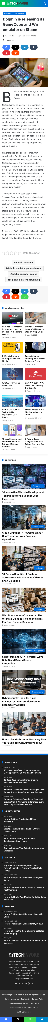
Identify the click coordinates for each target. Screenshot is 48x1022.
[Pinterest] (6, 52)
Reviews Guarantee (18, 1007)
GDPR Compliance (24, 1012)
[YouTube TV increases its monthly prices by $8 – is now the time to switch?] (12, 318)
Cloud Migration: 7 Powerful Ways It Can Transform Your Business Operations (22, 536)
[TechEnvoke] (17, 3)
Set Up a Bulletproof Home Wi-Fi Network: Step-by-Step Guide (34, 329)
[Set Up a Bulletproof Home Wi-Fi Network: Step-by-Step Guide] (35, 318)
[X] (15, 47)
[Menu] (3, 4)
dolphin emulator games (24, 274)
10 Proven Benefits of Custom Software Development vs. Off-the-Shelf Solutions (22, 577)
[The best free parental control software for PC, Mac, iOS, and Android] (12, 430)
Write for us (33, 1007)
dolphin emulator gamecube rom (24, 268)
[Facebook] (6, 47)
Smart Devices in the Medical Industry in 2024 (34, 412)
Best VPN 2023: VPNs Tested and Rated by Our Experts (34, 385)
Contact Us (25, 999)
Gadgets (7, 13)
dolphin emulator (24, 262)
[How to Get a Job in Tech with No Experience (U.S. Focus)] (12, 401)
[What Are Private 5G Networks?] (12, 374)
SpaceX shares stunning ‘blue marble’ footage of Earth (35, 358)
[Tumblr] (34, 47)
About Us (15, 999)
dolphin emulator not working (24, 279)
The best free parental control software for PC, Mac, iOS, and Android (12, 443)
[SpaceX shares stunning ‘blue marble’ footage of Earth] (35, 347)
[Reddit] (15, 52)
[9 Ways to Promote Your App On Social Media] (12, 347)
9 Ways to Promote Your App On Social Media (11, 358)
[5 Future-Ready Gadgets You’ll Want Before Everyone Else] (35, 430)
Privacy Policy (37, 999)
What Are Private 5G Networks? (11, 384)
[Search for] (44, 4)
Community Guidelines (18, 1003)
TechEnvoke (9, 36)
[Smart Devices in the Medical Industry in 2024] (35, 401)
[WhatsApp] (25, 296)
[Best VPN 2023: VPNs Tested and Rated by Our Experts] (35, 374)
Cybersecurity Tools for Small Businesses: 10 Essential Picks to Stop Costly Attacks (21, 701)
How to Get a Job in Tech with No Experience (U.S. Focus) (11, 413)
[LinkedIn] (25, 47)
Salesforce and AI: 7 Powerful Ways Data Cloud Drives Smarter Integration (22, 660)
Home (7, 999)
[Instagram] (32, 983)
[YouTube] (25, 983)
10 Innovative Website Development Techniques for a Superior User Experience (23, 495)
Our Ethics (34, 1003)
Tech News (19, 13)
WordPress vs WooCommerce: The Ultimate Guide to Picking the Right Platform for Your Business (22, 618)
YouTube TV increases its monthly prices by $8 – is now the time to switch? (12, 330)
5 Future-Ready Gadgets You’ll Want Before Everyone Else (34, 441)
